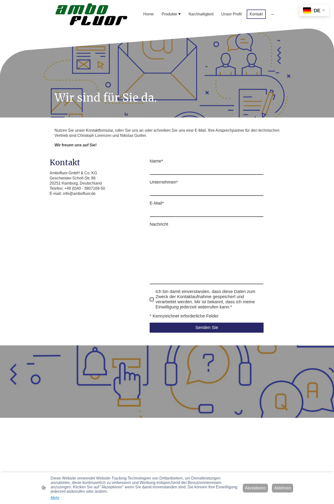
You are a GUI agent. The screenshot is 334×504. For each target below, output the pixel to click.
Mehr (55, 498)
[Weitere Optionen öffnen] (273, 14)
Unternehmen (164, 182)
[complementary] (314, 11)
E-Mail (157, 203)
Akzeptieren (255, 488)
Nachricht (159, 224)
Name (156, 161)
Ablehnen (282, 488)
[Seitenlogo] (91, 14)
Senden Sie (206, 327)
